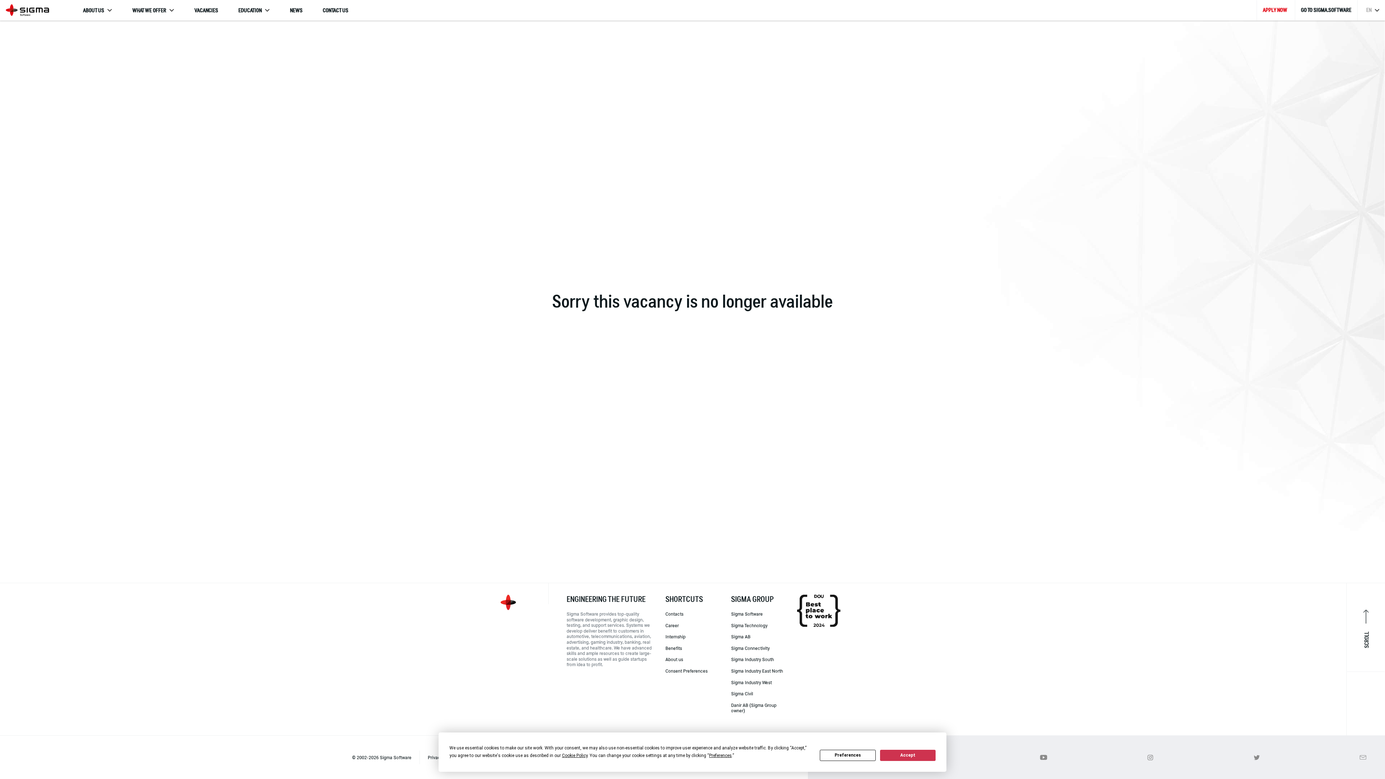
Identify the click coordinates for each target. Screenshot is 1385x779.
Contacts (674, 614)
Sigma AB (741, 636)
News (296, 10)
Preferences (848, 755)
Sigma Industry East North (757, 671)
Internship (675, 636)
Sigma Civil (742, 693)
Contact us (335, 10)
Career (672, 625)
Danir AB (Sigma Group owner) (754, 708)
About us (674, 659)
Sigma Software (747, 614)
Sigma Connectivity (750, 648)
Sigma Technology (749, 625)
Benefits (673, 648)
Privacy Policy (442, 757)
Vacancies (206, 10)
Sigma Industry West (751, 682)
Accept (907, 755)
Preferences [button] (720, 755)
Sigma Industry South (752, 659)
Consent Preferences (686, 671)
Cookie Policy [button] (575, 755)
